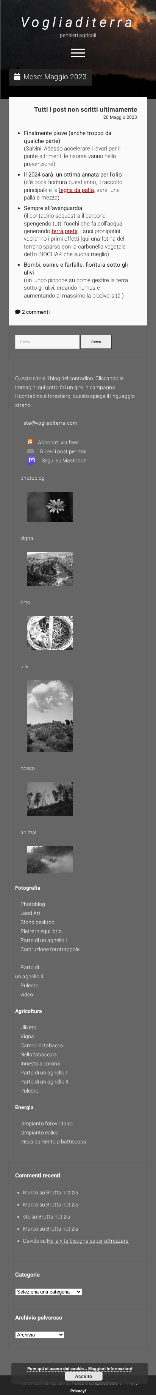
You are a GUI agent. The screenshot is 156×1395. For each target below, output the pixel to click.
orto (25, 602)
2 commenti (36, 312)
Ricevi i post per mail (63, 451)
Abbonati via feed (58, 442)
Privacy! (78, 1391)
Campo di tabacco (41, 1045)
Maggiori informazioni (110, 1368)
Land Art (30, 913)
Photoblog (32, 904)
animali (28, 832)
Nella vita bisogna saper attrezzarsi (88, 1241)
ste (26, 1217)
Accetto (83, 1376)
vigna (26, 538)
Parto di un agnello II (44, 1082)
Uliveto (28, 1027)
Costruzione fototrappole (50, 949)
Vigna (27, 1036)
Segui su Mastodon (64, 460)
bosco (27, 768)
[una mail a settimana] (27, 451)
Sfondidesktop (37, 922)
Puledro (29, 985)
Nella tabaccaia (38, 1054)
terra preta (64, 231)
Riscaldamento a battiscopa (53, 1142)
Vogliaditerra (78, 22)
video (26, 994)
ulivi (25, 666)
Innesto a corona (40, 1063)
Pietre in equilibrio (41, 931)
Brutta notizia (62, 1192)
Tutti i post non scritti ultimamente (85, 109)
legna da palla (76, 190)
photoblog (32, 478)
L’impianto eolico (39, 1133)
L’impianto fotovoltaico (46, 1123)
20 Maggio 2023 (120, 117)
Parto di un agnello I (43, 940)
